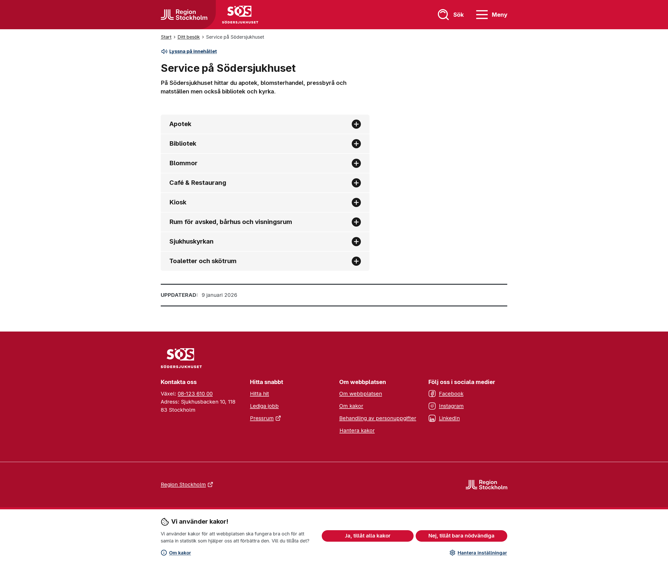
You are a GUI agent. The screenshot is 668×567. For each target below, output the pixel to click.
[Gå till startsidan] (184, 14)
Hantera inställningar (482, 553)
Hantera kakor (357, 430)
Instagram (451, 406)
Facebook (451, 394)
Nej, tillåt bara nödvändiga (461, 536)
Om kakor (180, 553)
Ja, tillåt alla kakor (368, 536)
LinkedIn (449, 418)
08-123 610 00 (195, 394)
